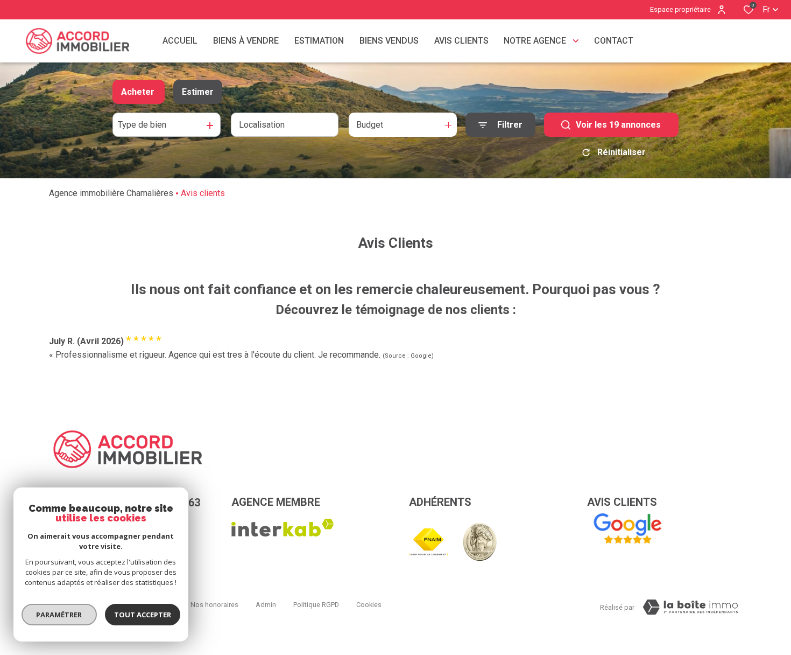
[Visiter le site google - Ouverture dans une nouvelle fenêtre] (627, 529)
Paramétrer (59, 614)
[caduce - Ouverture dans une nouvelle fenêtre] (479, 542)
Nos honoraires (214, 605)
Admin (266, 605)
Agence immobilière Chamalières (111, 193)
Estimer (198, 92)
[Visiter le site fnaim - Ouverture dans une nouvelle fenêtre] (428, 542)
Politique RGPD (316, 605)
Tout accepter (142, 614)
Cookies (369, 605)
